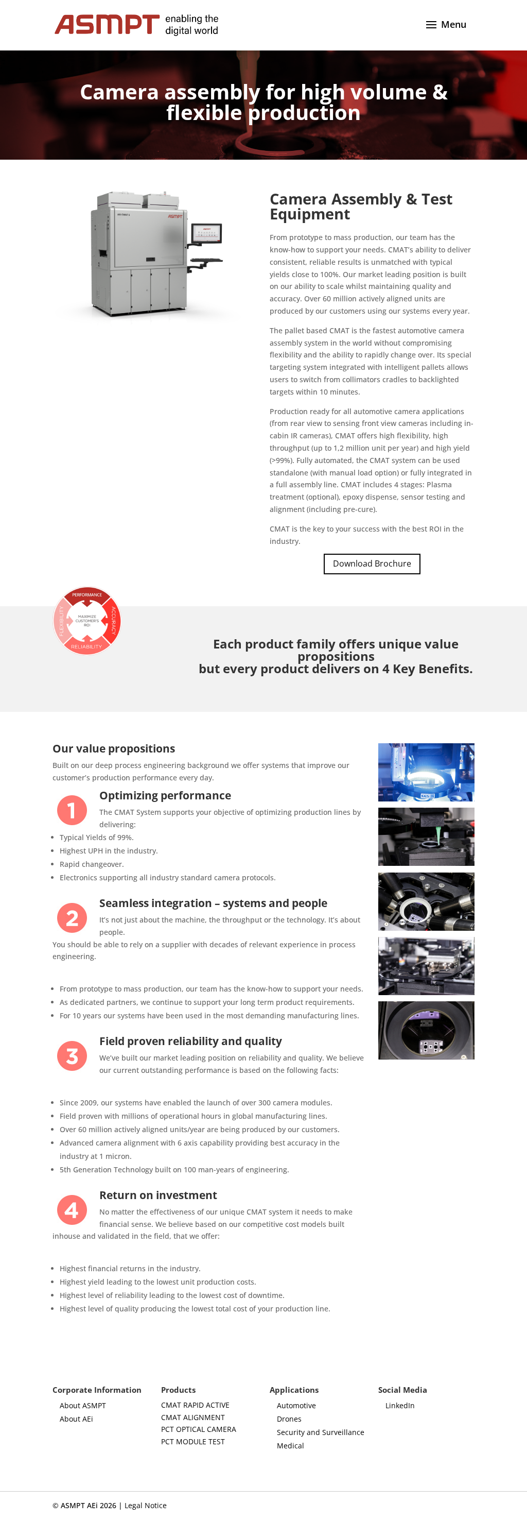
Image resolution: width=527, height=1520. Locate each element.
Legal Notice (146, 1505)
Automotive (296, 1405)
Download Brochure (372, 563)
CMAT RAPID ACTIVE (195, 1405)
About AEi (76, 1419)
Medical (290, 1445)
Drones (289, 1419)
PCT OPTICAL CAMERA (198, 1429)
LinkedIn (400, 1405)
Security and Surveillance (320, 1432)
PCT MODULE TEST (193, 1441)
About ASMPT (83, 1405)
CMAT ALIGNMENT (193, 1417)
